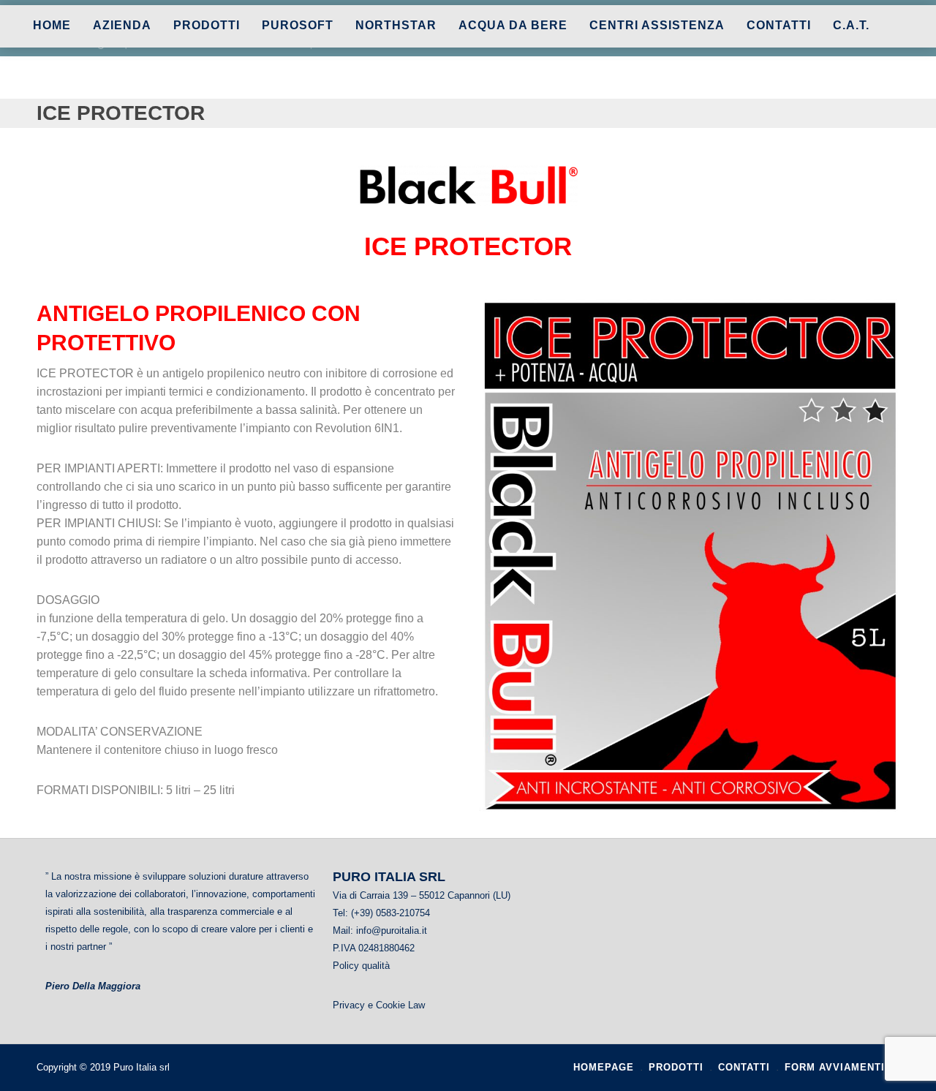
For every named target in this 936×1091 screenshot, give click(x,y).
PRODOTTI (206, 25)
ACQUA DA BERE (512, 25)
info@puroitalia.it (391, 930)
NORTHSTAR (396, 25)
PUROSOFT (297, 25)
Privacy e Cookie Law (379, 1005)
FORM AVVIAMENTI (835, 1067)
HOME (52, 25)
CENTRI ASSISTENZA (657, 25)
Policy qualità (361, 965)
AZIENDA (122, 25)
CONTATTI (779, 25)
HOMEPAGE (603, 1067)
